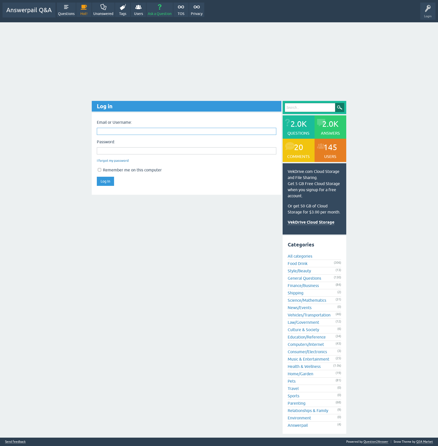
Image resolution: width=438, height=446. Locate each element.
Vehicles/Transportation (309, 315)
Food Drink (297, 263)
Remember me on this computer (132, 170)
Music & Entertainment (308, 359)
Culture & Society (303, 329)
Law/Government (303, 322)
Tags (122, 14)
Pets (292, 381)
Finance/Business (303, 285)
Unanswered (103, 14)
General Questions (304, 278)
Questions (66, 14)
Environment (299, 418)
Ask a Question (160, 14)
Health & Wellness (304, 366)
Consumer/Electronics (307, 351)
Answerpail (298, 425)
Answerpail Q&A (29, 10)
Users (138, 14)
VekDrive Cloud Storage (311, 222)
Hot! (83, 14)
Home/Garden (300, 373)
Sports (293, 396)
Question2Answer (375, 441)
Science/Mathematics (307, 300)
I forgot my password (113, 161)
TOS (181, 14)
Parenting (296, 403)
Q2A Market (424, 441)
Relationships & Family (308, 410)
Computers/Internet (306, 344)
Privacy (197, 14)
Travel (293, 388)
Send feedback (15, 441)
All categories (300, 256)
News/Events (300, 307)
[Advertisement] (219, 60)
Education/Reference (307, 337)
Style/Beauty (299, 271)
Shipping (295, 293)
